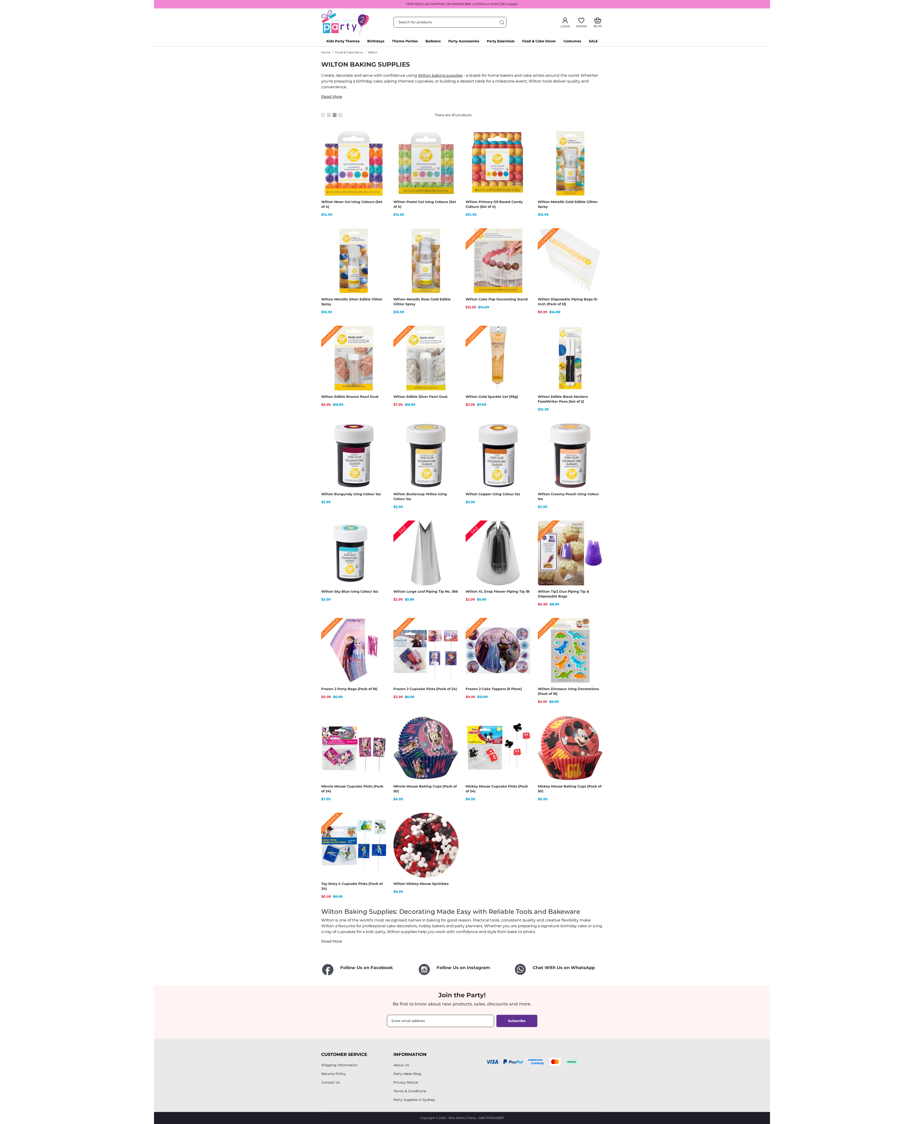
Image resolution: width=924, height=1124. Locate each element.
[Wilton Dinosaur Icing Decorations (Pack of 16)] (596, 634)
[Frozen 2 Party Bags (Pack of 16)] (379, 634)
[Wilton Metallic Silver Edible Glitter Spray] (379, 245)
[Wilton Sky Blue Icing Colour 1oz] (379, 537)
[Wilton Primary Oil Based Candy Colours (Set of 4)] (524, 147)
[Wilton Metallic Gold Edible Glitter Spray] (596, 147)
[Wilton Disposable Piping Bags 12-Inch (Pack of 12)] (596, 245)
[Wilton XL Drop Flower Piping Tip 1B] (524, 537)
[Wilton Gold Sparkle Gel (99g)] (524, 342)
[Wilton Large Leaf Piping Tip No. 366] (451, 537)
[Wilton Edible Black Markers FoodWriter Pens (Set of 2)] (596, 342)
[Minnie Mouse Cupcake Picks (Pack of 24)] (379, 732)
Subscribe (517, 1021)
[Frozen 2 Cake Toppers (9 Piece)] (524, 634)
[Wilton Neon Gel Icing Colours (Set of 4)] (379, 147)
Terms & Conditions (409, 1091)
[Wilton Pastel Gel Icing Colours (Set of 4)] (451, 147)
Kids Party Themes (343, 41)
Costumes (572, 41)
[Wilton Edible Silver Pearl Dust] (451, 342)
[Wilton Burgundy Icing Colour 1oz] (379, 440)
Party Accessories (463, 41)
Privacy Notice (405, 1082)
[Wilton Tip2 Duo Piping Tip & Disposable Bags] (596, 537)
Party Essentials (500, 41)
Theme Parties (405, 41)
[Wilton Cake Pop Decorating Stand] (524, 245)
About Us (401, 1065)
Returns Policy (333, 1074)
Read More (331, 96)
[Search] (502, 22)
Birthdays (375, 41)
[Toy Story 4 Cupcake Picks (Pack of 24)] (379, 829)
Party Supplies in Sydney (414, 1100)
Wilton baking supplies (440, 75)
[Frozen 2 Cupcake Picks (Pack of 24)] (451, 634)
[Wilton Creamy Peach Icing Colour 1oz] (596, 440)
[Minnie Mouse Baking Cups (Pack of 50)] (451, 732)
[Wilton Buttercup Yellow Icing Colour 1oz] (451, 440)
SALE (593, 41)
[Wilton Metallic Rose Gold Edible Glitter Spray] (451, 245)
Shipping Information (339, 1065)
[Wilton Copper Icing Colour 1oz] (524, 440)
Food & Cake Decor (539, 41)
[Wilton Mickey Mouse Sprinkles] (451, 829)
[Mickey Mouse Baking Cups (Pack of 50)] (596, 732)
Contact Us (330, 1082)
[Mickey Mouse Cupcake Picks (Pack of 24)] (524, 732)
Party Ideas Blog (407, 1074)
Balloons (433, 41)
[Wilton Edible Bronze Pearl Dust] (379, 342)
